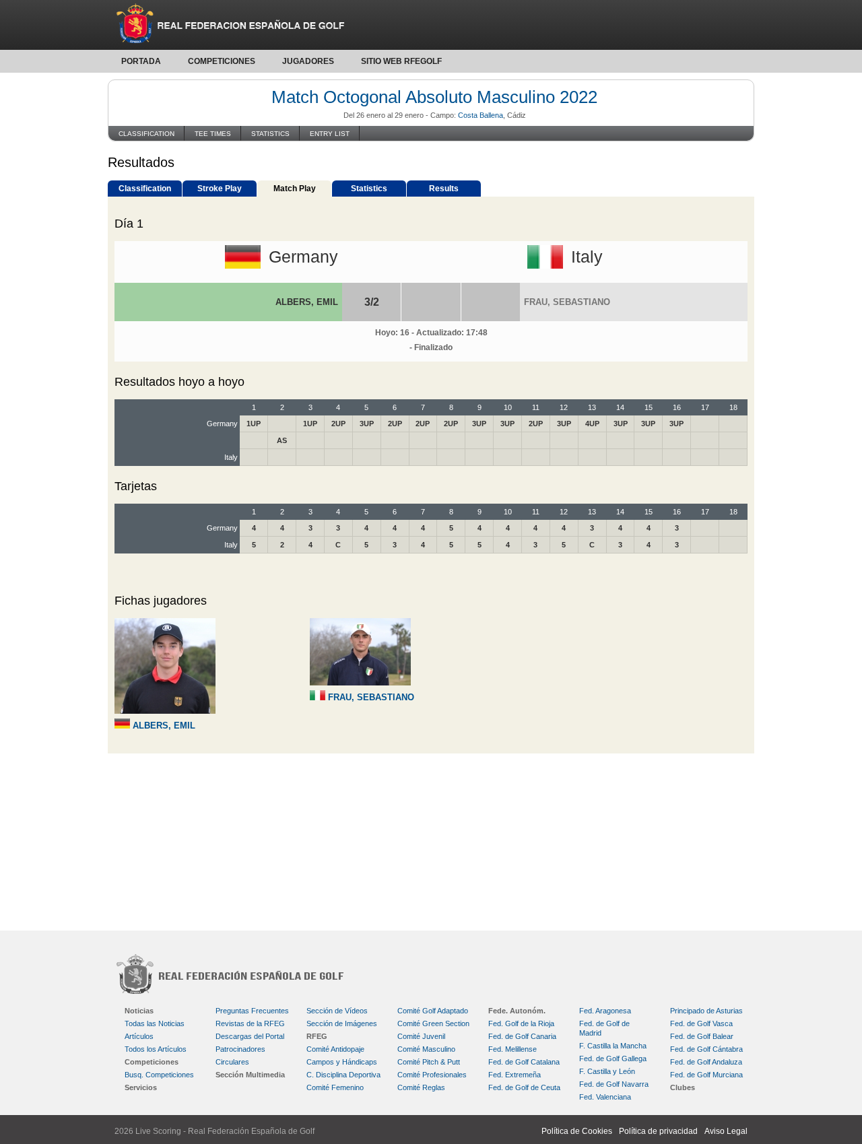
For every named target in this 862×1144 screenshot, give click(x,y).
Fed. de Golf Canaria (522, 1036)
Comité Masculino (426, 1049)
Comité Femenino (335, 1087)
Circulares (232, 1062)
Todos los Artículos (156, 1049)
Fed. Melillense (512, 1049)
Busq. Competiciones (159, 1075)
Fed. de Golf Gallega (612, 1058)
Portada (141, 61)
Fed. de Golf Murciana (706, 1075)
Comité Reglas (421, 1087)
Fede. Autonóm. (516, 1011)
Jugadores (308, 61)
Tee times (213, 133)
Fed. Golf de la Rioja (521, 1023)
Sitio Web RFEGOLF (401, 61)
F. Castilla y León (607, 1071)
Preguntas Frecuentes (252, 1011)
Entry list (330, 133)
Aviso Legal (726, 1131)
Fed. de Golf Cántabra (706, 1049)
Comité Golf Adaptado (432, 1011)
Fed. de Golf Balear (701, 1036)
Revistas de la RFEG (250, 1023)
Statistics (270, 133)
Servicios (141, 1087)
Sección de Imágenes (341, 1023)
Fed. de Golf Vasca (701, 1023)
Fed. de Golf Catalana (524, 1062)
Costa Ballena (480, 115)
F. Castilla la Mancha (612, 1046)
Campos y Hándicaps (341, 1062)
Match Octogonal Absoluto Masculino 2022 (434, 97)
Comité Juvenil (421, 1036)
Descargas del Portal (250, 1036)
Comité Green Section (433, 1023)
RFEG (316, 1036)
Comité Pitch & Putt (428, 1062)
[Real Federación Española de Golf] (431, 25)
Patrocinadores (240, 1049)
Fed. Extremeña (514, 1075)
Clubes (682, 1087)
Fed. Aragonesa (605, 1011)
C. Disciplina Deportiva (343, 1075)
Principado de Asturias (706, 1011)
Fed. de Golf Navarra (614, 1084)
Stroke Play (219, 188)
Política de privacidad (658, 1131)
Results (444, 188)
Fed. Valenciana (605, 1097)
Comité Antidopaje (335, 1049)
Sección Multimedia (250, 1075)
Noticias (139, 1011)
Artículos (139, 1036)
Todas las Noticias (155, 1023)
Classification (146, 133)
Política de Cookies (576, 1131)
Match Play (294, 188)
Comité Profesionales (432, 1075)
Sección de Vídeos (337, 1011)
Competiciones (221, 61)
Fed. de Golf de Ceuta (524, 1087)
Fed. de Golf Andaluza (706, 1062)
